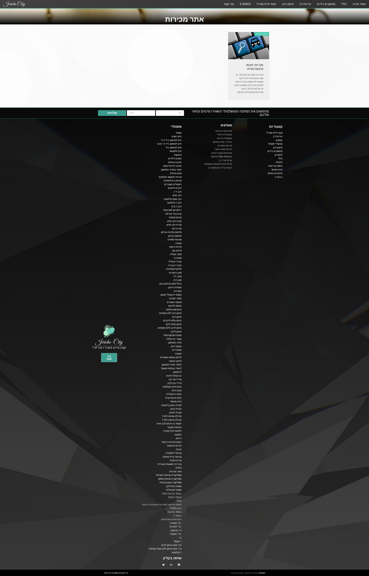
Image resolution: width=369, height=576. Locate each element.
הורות (179, 449)
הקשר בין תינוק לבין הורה (169, 423)
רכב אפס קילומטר (172, 199)
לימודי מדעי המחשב (171, 364)
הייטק (179, 438)
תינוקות (178, 154)
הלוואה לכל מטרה (172, 430)
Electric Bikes (174, 511)
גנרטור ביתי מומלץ (172, 456)
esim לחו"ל (176, 508)
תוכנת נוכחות (175, 162)
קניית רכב (177, 228)
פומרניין (178, 258)
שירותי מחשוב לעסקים (170, 177)
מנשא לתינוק (175, 305)
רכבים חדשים (175, 188)
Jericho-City (109, 342)
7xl (180, 537)
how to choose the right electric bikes (162, 504)
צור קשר (229, 4)
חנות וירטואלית (174, 394)
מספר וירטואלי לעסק (171, 294)
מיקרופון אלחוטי (174, 309)
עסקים (279, 140)
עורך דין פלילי (175, 261)
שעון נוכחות (176, 173)
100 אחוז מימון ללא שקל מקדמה (165, 548)
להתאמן (177, 372)
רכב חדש (177, 195)
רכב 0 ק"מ (176, 206)
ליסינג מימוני (175, 361)
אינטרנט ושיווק (275, 173)
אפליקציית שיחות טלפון (170, 478)
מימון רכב (288, 4)
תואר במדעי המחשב (171, 169)
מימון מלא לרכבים (172, 320)
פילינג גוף (177, 250)
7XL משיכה (176, 523)
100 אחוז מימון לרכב (171, 545)
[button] (109, 357)
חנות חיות (177, 390)
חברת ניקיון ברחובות (171, 405)
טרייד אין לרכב (174, 383)
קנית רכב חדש (174, 221)
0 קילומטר (176, 552)
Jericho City (14, 4)
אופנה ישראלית (174, 489)
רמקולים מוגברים (173, 184)
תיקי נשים (177, 136)
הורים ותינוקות (174, 445)
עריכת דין (305, 4)
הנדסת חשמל (175, 427)
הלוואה (178, 434)
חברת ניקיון (176, 408)
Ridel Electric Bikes (172, 493)
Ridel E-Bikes (175, 497)
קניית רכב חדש (174, 224)
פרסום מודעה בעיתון (171, 232)
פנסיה (178, 243)
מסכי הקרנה (175, 298)
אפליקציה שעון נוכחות (171, 482)
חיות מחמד (277, 169)
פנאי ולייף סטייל (266, 4)
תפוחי (179, 132)
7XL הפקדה (176, 534)
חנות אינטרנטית (173, 397)
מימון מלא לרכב (173, 324)
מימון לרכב (176, 331)
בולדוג (178, 467)
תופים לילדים (175, 158)
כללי (344, 4)
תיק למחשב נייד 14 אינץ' (169, 143)
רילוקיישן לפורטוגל (172, 210)
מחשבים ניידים (326, 4)
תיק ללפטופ (176, 151)
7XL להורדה (176, 526)
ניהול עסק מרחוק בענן (170, 283)
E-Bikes (245, 4)
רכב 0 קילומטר (174, 202)
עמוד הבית (359, 4)
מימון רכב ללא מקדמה (170, 313)
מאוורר (178, 353)
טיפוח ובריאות (275, 165)
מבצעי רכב (176, 346)
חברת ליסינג (175, 412)
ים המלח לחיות (174, 375)
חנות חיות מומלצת (172, 386)
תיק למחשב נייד (173, 147)
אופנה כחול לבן (174, 486)
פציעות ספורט (174, 239)
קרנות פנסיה (175, 217)
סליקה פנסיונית (174, 269)
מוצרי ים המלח (174, 339)
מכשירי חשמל (275, 143)
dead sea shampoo (171, 519)
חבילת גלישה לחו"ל (172, 420)
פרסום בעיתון (175, 235)
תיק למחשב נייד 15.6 (171, 140)
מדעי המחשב (175, 342)
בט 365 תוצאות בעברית (170, 464)
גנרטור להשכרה (174, 453)
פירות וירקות (175, 246)
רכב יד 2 (177, 191)
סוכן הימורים (175, 272)
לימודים (279, 154)
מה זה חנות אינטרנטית (254, 67)
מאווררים (177, 349)
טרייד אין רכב (175, 379)
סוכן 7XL (177, 276)
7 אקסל (178, 541)
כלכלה (279, 162)
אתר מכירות (175, 471)
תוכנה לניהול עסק (172, 165)
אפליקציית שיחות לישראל (169, 475)
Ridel (179, 500)
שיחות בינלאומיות (173, 180)
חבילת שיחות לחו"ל (172, 416)
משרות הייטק (175, 287)
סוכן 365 (177, 280)
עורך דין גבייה (175, 265)
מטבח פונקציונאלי (172, 335)
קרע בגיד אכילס (174, 213)
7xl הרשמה (176, 530)
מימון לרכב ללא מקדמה (170, 327)
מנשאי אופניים (174, 302)
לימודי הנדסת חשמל (171, 368)
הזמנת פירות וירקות (172, 442)
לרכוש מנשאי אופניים (171, 357)
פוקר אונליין (176, 254)
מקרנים (178, 291)
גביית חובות (176, 460)
